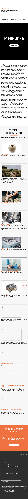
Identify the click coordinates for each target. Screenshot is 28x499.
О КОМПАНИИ (16, 22)
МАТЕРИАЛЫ (5, 19)
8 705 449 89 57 (23, 454)
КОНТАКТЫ (24, 22)
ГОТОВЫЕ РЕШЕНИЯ (5, 22)
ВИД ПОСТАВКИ (22, 19)
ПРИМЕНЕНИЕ (13, 19)
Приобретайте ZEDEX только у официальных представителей (11, 481)
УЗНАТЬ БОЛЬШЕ (14, 445)
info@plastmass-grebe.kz (8, 462)
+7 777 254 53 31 (23, 457)
